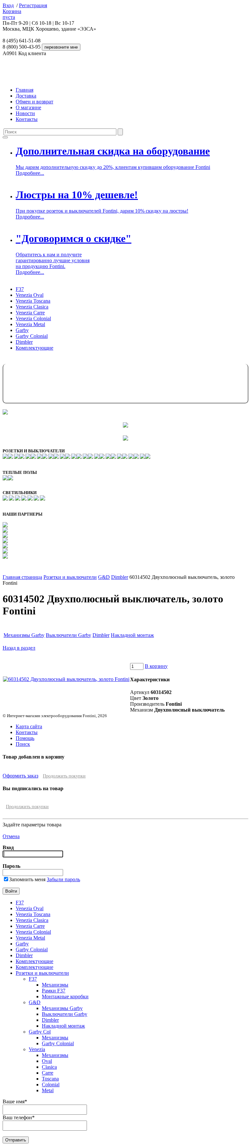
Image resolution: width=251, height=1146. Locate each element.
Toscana (50, 1078)
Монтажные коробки (65, 996)
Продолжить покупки (64, 776)
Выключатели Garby (68, 635)
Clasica (49, 1067)
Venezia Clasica (32, 306)
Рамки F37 (53, 990)
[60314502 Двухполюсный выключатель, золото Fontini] (66, 679)
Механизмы (55, 985)
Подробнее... (30, 173)
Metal (48, 1090)
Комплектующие (34, 348)
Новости (25, 113)
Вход (8, 5)
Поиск (23, 744)
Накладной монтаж (132, 635)
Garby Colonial (32, 336)
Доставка (26, 95)
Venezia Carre (30, 312)
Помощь (25, 738)
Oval (47, 1061)
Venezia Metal (30, 324)
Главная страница (22, 577)
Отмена (11, 836)
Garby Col (40, 1031)
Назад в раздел (19, 648)
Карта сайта (29, 726)
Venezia (37, 1049)
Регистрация (33, 5)
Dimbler (24, 342)
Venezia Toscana (33, 301)
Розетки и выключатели (70, 577)
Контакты (27, 119)
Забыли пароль (63, 879)
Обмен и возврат (34, 101)
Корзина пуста (12, 14)
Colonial (50, 1084)
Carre (47, 1073)
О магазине (28, 107)
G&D (104, 577)
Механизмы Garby (24, 635)
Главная (24, 90)
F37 (20, 289)
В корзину (156, 666)
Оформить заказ (20, 775)
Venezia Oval (29, 295)
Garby (22, 330)
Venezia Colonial (33, 318)
